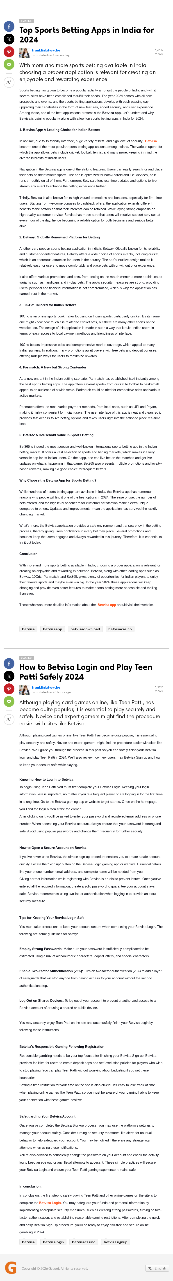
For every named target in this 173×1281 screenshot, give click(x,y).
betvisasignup (115, 1242)
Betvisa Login (50, 1203)
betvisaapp (52, 629)
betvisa (28, 629)
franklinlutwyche (46, 50)
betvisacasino (120, 629)
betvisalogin (53, 1242)
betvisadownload (85, 629)
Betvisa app (107, 605)
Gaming (26, 21)
